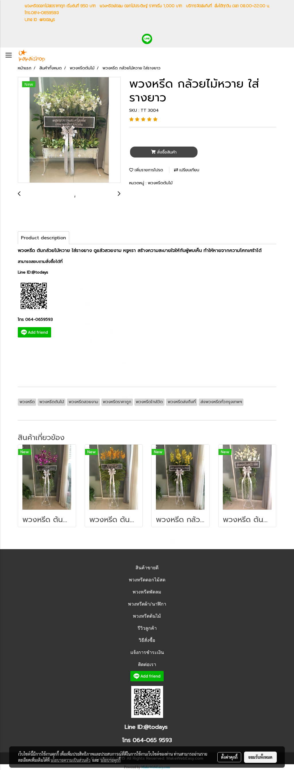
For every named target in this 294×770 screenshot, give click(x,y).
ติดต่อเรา (147, 664)
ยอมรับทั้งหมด (260, 757)
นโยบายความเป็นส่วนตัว (70, 760)
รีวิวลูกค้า (147, 628)
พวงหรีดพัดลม (147, 592)
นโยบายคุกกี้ (110, 760)
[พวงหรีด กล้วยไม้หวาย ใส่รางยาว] (69, 130)
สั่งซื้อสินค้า (166, 152)
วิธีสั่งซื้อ (147, 640)
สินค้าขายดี (147, 567)
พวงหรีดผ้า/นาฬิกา (147, 604)
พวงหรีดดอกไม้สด (147, 580)
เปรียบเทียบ (188, 170)
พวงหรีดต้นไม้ (160, 183)
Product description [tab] (43, 237)
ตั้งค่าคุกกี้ (229, 757)
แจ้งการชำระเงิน (147, 652)
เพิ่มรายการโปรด (148, 170)
